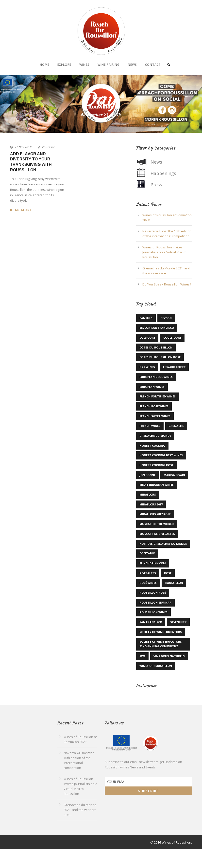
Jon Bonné (147, 475)
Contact (153, 65)
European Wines (152, 387)
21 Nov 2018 (23, 147)
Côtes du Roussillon (155, 347)
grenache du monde (155, 435)
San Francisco (150, 622)
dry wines (147, 367)
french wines (149, 426)
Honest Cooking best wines (161, 455)
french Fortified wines (157, 396)
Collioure (147, 337)
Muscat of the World (156, 524)
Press (156, 185)
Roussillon (48, 147)
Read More (21, 210)
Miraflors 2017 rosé (155, 514)
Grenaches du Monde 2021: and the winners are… (80, 810)
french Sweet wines (154, 416)
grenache (176, 426)
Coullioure (172, 337)
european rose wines (156, 377)
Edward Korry (174, 367)
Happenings (163, 173)
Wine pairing (109, 65)
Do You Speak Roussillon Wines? (166, 284)
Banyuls (145, 318)
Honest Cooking (152, 445)
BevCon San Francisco (156, 327)
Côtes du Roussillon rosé (160, 357)
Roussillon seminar (155, 602)
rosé (167, 573)
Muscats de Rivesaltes (157, 534)
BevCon (166, 318)
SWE (142, 656)
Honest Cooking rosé (156, 465)
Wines (84, 65)
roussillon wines (153, 612)
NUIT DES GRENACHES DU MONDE (163, 543)
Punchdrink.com (152, 563)
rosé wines (148, 583)
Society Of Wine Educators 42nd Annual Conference (160, 644)
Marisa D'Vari (174, 475)
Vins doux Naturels (169, 656)
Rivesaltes (147, 573)
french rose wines (153, 406)
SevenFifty (178, 622)
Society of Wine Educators (160, 632)
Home (44, 65)
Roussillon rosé (152, 592)
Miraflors (147, 494)
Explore (64, 65)
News (132, 65)
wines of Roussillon (155, 666)
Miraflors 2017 (151, 504)
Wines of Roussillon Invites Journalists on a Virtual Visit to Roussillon (164, 252)
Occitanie (147, 553)
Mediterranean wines (156, 484)
